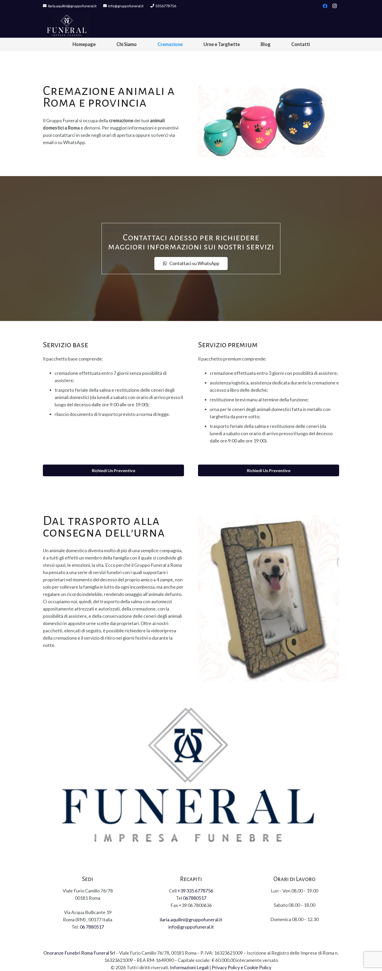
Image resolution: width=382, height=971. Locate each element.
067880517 (194, 898)
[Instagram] (334, 6)
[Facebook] (325, 6)
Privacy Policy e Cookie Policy (241, 967)
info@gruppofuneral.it (191, 927)
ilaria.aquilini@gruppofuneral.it (191, 919)
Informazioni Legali (189, 967)
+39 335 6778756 (195, 890)
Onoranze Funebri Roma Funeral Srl (79, 953)
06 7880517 (92, 927)
